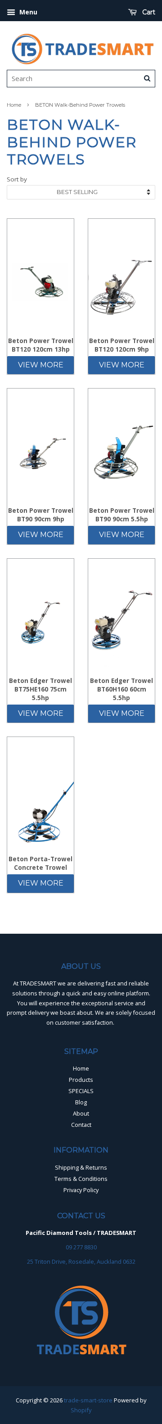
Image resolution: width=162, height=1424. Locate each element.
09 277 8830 (81, 1247)
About (81, 1113)
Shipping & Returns (81, 1167)
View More (40, 365)
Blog (81, 1102)
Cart (147, 12)
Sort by (17, 179)
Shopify (81, 1410)
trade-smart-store (88, 1400)
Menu (27, 12)
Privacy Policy (81, 1190)
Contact (81, 1125)
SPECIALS (81, 1091)
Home (14, 105)
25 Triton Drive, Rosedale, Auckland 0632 (81, 1261)
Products (81, 1080)
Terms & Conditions (81, 1179)
